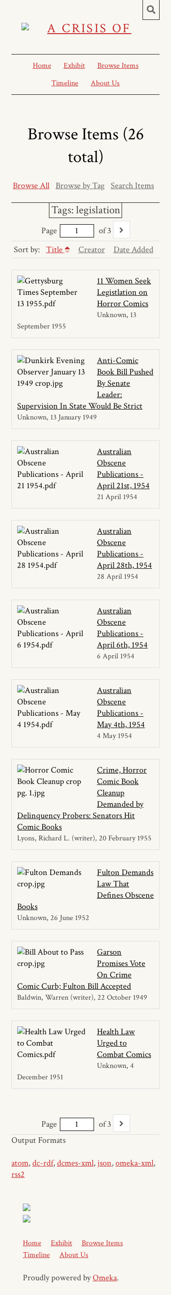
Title (55, 249)
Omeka (105, 1277)
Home (42, 66)
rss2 (18, 1174)
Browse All (31, 185)
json (104, 1163)
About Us (105, 83)
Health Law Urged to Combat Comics (124, 1043)
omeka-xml (134, 1163)
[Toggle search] (151, 10)
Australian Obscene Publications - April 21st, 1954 (123, 468)
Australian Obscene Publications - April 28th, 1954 (124, 548)
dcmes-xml (75, 1163)
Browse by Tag (80, 185)
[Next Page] (121, 229)
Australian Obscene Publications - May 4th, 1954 (121, 707)
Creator (91, 249)
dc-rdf (42, 1163)
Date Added (133, 249)
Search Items (132, 185)
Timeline (64, 83)
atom (19, 1163)
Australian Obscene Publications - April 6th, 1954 (122, 627)
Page (49, 230)
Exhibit (74, 66)
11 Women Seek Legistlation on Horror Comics (124, 292)
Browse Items (118, 66)
